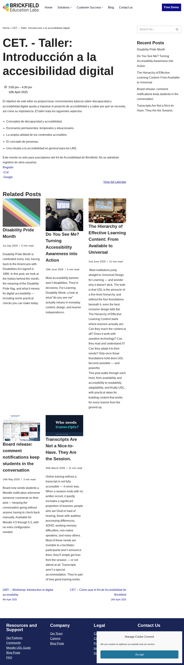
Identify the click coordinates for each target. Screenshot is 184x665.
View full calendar (114, 181)
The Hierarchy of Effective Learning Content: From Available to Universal (107, 239)
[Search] (177, 29)
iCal (6, 172)
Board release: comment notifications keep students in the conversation (21, 457)
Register (8, 167)
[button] (71, 7)
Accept (139, 654)
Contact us (126, 7)
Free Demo (171, 7)
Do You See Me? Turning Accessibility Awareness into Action (62, 247)
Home (48, 7)
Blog (111, 7)
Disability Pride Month (151, 49)
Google (8, 177)
